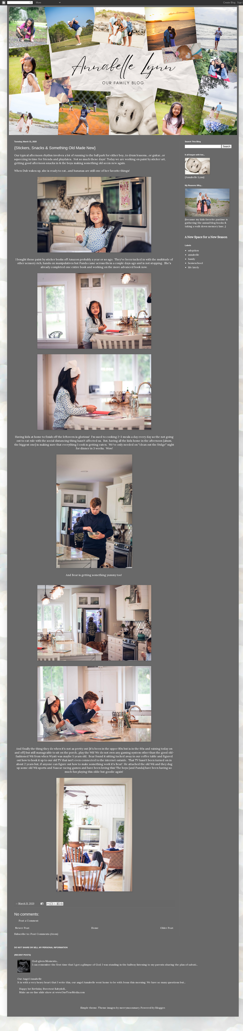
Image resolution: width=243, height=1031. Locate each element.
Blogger (160, 1007)
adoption (193, 250)
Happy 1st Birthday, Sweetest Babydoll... (42, 988)
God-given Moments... (45, 961)
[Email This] (48, 904)
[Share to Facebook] (58, 904)
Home (94, 928)
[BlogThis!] (51, 904)
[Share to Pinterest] (61, 904)
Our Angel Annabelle (29, 978)
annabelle (193, 254)
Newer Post (22, 928)
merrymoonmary (129, 1007)
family (191, 259)
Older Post (166, 928)
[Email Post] (41, 903)
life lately (193, 267)
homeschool (195, 263)
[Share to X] (55, 904)
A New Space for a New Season (206, 237)
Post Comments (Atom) (44, 934)
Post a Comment (28, 920)
